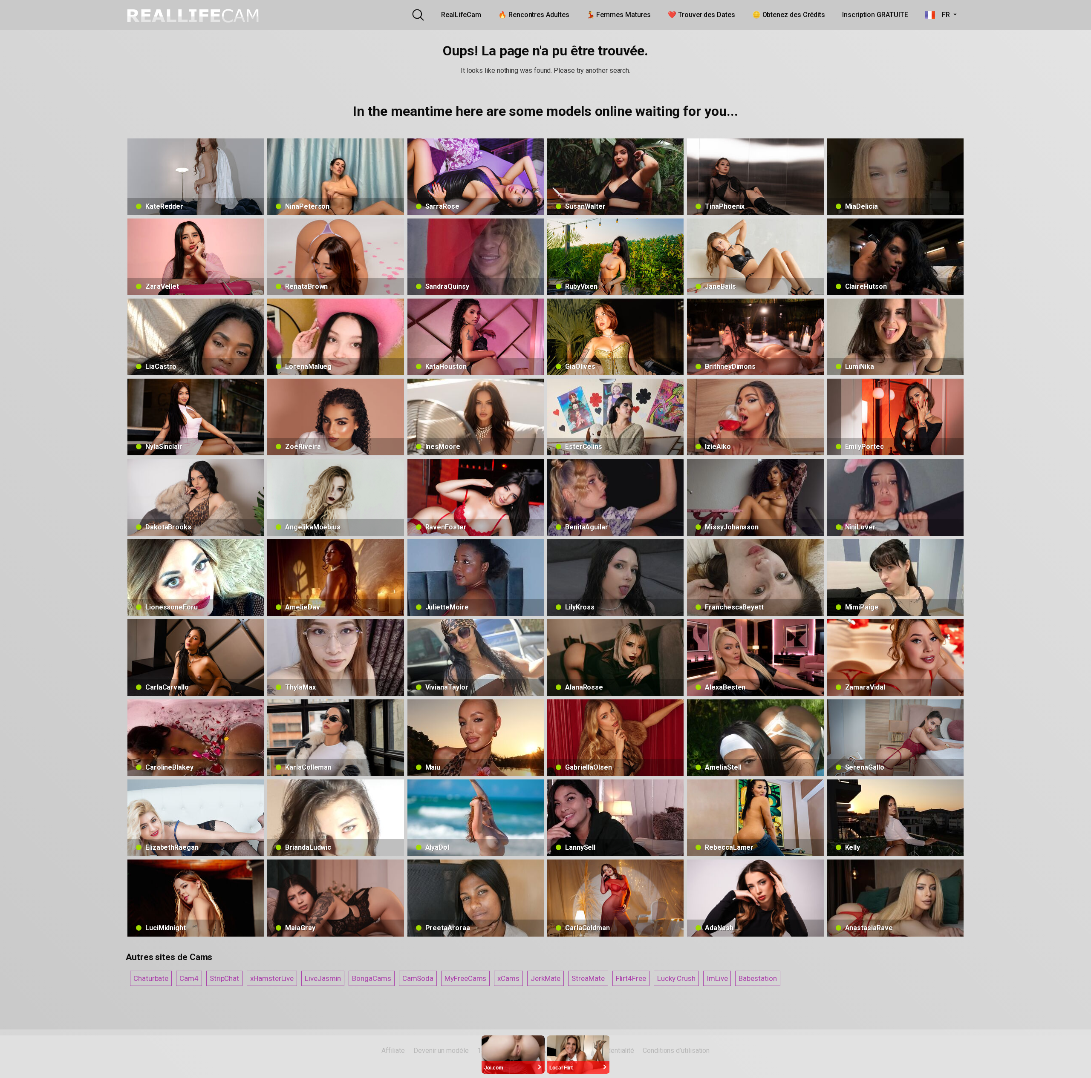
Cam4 (189, 978)
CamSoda (417, 978)
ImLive (717, 978)
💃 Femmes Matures (618, 15)
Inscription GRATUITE (875, 15)
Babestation (757, 978)
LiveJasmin (323, 978)
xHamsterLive (272, 978)
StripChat (224, 978)
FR (943, 15)
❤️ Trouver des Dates (701, 15)
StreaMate (587, 978)
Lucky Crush (676, 978)
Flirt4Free (631, 978)
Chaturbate (150, 978)
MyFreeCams (465, 978)
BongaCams (371, 978)
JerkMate (545, 978)
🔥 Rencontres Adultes (533, 15)
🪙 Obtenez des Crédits (788, 15)
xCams (508, 978)
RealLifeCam (461, 15)
